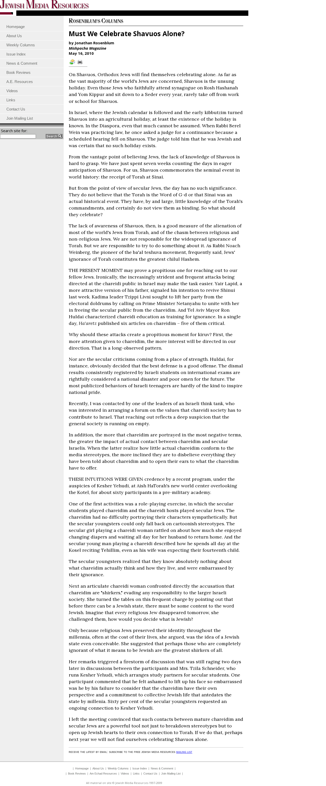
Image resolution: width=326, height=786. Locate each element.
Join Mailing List (171, 773)
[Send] (73, 64)
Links (136, 773)
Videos (125, 773)
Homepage (82, 768)
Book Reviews (77, 773)
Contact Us (150, 773)
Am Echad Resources (103, 773)
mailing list (184, 752)
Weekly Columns (118, 768)
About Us (98, 768)
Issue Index (139, 768)
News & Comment (162, 768)
